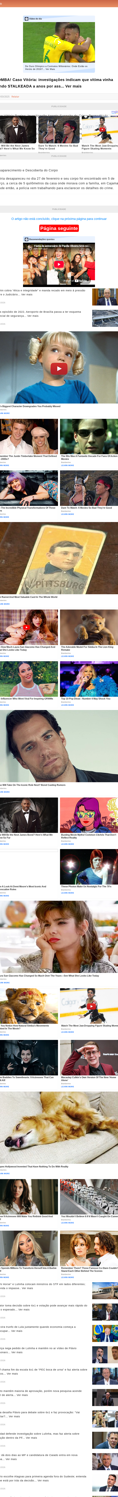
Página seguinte (59, 228)
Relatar (15, 96)
